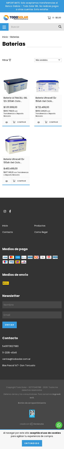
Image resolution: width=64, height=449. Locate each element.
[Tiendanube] (32, 424)
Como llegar (41, 232)
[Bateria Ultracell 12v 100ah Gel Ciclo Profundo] (6, 181)
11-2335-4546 (9, 352)
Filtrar (5, 60)
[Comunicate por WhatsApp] (58, 425)
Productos (39, 225)
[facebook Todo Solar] (10, 211)
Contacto (7, 232)
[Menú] (4, 27)
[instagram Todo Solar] (4, 211)
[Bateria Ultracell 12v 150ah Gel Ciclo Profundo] (38, 122)
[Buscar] (60, 27)
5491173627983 (10, 346)
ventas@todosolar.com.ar (16, 359)
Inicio (5, 36)
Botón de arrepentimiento (32, 403)
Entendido (32, 443)
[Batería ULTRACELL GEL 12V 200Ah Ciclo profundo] (6, 122)
